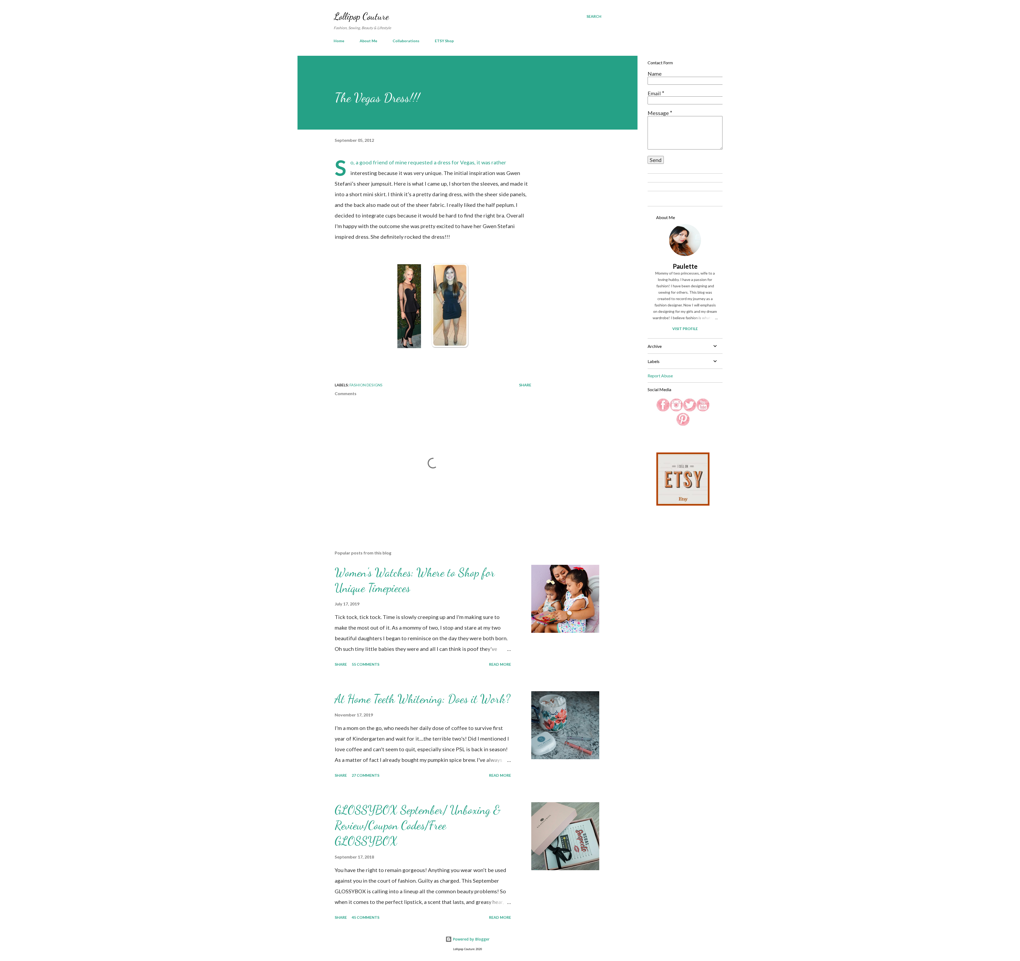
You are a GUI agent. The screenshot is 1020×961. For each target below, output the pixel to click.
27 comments (365, 775)
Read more (500, 664)
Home (339, 41)
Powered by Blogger (471, 939)
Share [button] (525, 385)
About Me (368, 41)
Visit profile (685, 328)
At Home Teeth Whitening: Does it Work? (422, 699)
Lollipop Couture (361, 16)
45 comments (365, 917)
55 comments (365, 664)
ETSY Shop (444, 41)
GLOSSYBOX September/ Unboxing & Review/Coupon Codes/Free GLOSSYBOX (417, 825)
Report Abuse (660, 375)
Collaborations (406, 41)
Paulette (685, 266)
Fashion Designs (366, 385)
